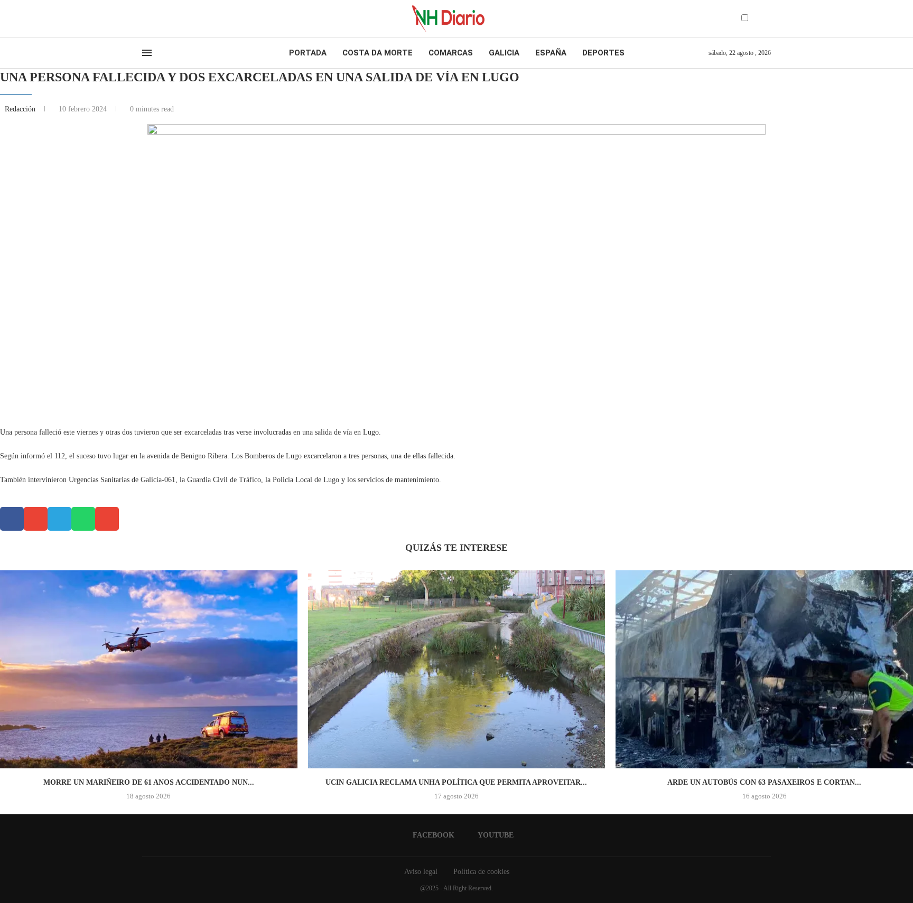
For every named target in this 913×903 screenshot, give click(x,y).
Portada (308, 53)
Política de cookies (481, 872)
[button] (12, 519)
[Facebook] (145, 18)
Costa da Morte (377, 53)
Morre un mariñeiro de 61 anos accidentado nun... (148, 782)
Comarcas (450, 53)
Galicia (504, 53)
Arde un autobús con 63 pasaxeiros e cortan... (764, 782)
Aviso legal (420, 872)
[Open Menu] (147, 53)
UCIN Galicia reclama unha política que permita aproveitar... (456, 782)
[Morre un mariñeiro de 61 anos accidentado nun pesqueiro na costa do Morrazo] (148, 669)
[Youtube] (154, 18)
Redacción (21, 109)
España (550, 53)
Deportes (603, 53)
